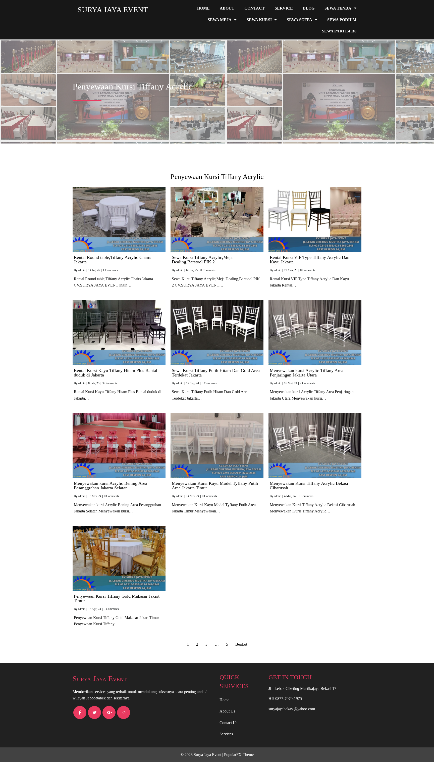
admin (81, 270)
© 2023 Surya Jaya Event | (202, 754)
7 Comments (307, 383)
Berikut (241, 644)
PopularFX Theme (239, 754)
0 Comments (207, 270)
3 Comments (109, 383)
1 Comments (110, 270)
